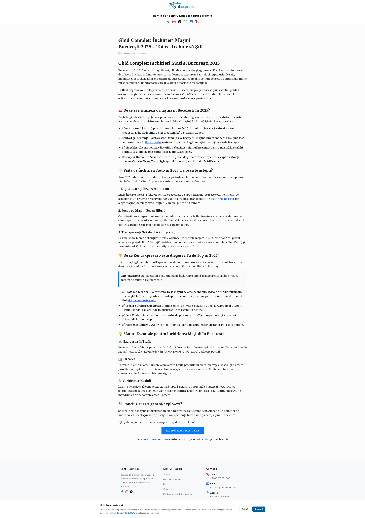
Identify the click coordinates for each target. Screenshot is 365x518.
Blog (165, 484)
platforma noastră (222, 198)
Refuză (245, 509)
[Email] (191, 21)
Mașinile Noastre (172, 479)
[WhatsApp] (185, 21)
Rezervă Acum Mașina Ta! (182, 430)
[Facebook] (168, 21)
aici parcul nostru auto (142, 300)
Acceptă (259, 509)
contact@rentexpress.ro (223, 487)
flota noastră (153, 142)
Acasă (166, 474)
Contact (167, 489)
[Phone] (197, 21)
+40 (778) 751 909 (220, 478)
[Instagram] (174, 21)
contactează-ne (151, 439)
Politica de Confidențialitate (177, 493)
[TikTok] (179, 21)
